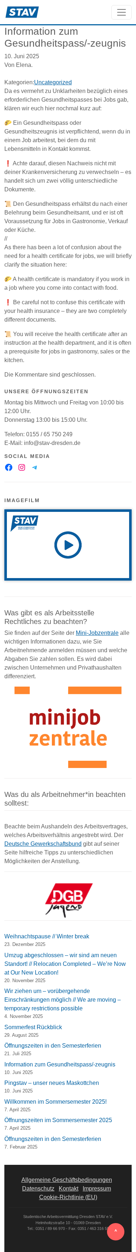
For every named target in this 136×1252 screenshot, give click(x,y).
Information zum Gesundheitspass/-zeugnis (59, 1064)
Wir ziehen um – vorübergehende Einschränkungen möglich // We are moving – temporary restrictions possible (62, 999)
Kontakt (68, 1188)
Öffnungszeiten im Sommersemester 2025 (58, 1120)
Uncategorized (53, 82)
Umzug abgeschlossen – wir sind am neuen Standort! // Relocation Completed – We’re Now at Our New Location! (65, 964)
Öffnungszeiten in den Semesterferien (52, 1046)
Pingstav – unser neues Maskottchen (51, 1083)
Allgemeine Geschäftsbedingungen (66, 1180)
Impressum (97, 1188)
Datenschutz (38, 1188)
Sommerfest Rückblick (33, 1027)
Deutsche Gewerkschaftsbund (43, 844)
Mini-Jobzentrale (97, 633)
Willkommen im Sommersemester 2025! (55, 1102)
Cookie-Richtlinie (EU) (68, 1197)
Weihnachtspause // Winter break (46, 936)
